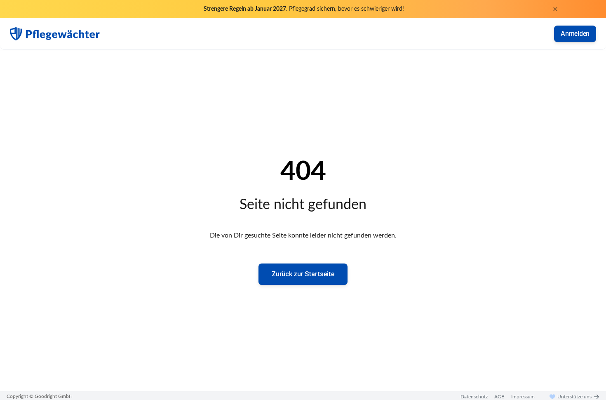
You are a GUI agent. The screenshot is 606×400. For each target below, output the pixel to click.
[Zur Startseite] (55, 33)
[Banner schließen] (555, 9)
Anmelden (575, 34)
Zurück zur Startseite (303, 274)
